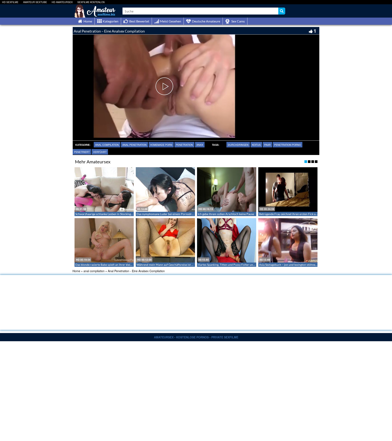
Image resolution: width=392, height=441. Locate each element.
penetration (184, 144)
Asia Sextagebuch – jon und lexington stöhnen (288, 264)
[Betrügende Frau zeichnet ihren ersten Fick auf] (287, 189)
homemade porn (161, 144)
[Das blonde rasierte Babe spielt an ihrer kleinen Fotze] (104, 240)
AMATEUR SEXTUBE (35, 1)
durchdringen (238, 144)
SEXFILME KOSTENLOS (91, 1)
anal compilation (107, 144)
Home (76, 271)
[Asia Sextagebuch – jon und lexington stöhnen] (287, 240)
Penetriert (82, 152)
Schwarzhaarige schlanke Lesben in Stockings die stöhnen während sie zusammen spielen (131, 214)
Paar (267, 144)
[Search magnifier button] (281, 11)
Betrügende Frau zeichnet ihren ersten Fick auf (288, 214)
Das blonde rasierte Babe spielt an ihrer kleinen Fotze (109, 264)
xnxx (199, 144)
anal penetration (134, 144)
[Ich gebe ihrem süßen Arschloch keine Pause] (226, 189)
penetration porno (287, 144)
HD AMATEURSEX (62, 1)
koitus (256, 144)
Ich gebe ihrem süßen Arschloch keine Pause (226, 214)
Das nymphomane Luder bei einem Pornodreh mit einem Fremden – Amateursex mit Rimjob (195, 214)
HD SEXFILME (10, 1)
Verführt (100, 152)
